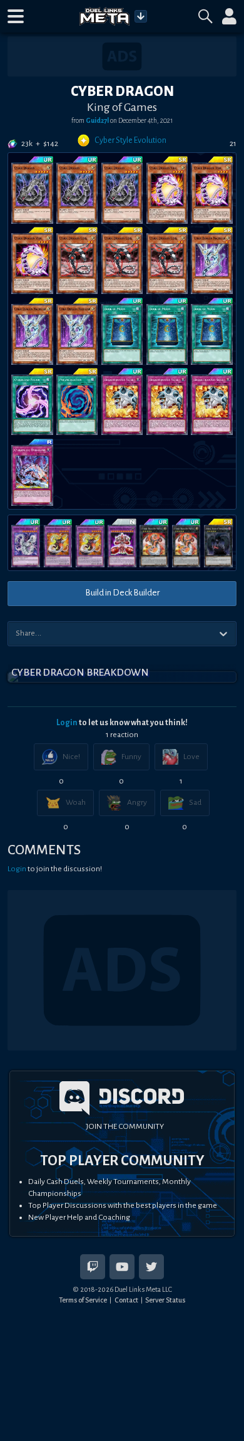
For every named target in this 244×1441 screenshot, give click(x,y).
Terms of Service (83, 1300)
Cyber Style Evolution (130, 140)
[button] (16, 16)
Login (67, 722)
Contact (126, 1300)
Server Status (165, 1300)
